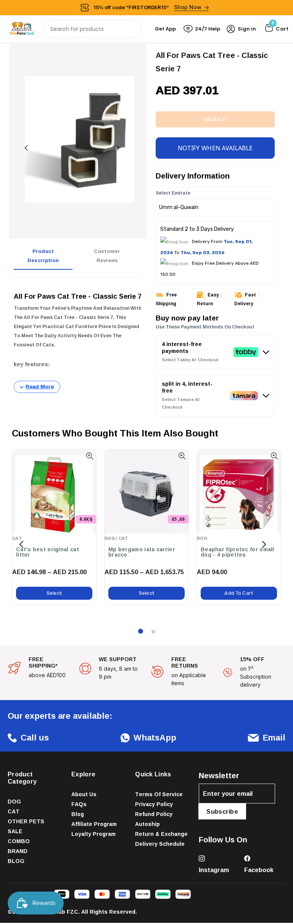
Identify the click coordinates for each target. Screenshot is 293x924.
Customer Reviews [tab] (107, 255)
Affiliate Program (94, 824)
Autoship (147, 824)
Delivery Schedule (160, 844)
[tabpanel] (78, 338)
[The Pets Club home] (22, 28)
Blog (77, 814)
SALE (15, 831)
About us (84, 794)
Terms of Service (159, 794)
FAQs (79, 804)
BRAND (17, 851)
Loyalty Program (93, 834)
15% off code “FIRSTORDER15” (147, 7)
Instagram (214, 870)
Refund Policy (153, 814)
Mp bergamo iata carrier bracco (141, 552)
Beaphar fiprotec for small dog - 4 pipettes (237, 552)
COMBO (19, 841)
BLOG (16, 861)
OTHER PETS (26, 821)
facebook (259, 870)
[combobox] (92, 29)
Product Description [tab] (43, 255)
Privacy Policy (154, 804)
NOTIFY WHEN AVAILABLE (215, 148)
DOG (14, 801)
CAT (13, 811)
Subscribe (222, 811)
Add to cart (238, 593)
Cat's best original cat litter (47, 552)
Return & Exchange (161, 834)
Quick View (89, 456)
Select (54, 593)
